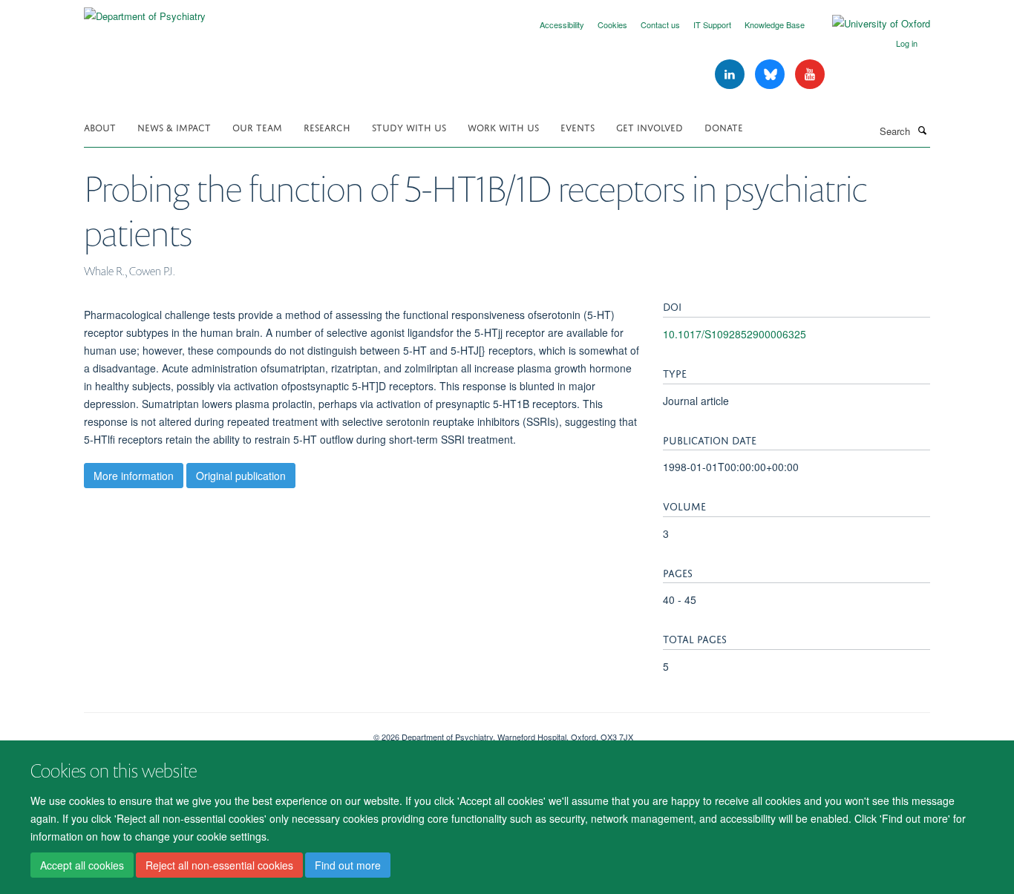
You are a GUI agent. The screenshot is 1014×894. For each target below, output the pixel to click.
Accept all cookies (82, 865)
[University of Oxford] (870, 24)
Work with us (503, 126)
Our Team (257, 126)
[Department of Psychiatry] (145, 11)
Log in (906, 43)
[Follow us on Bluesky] (771, 75)
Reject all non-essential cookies (219, 865)
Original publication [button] (241, 475)
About (100, 126)
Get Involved (649, 126)
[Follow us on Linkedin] (731, 75)
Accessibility (562, 24)
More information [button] (134, 475)
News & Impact (174, 126)
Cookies (612, 24)
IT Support (712, 24)
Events (577, 126)
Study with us (409, 126)
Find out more (348, 865)
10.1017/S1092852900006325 (734, 333)
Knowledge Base (775, 24)
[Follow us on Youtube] (810, 75)
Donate (723, 126)
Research (327, 126)
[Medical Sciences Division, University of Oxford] (217, 731)
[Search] (922, 130)
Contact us (660, 24)
